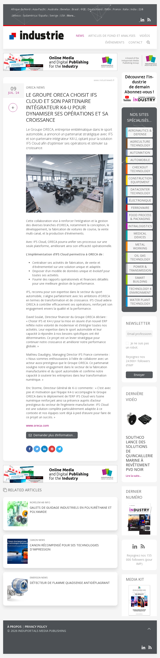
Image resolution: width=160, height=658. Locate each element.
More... (71, 15)
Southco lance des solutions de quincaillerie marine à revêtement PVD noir (139, 453)
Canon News (37, 539)
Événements (114, 42)
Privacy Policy (36, 627)
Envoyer (139, 375)
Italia (126, 9)
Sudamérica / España (35, 15)
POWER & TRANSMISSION (140, 268)
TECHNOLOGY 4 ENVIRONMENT (140, 290)
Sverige (54, 15)
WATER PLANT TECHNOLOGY (140, 302)
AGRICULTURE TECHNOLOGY (140, 143)
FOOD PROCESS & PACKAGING (140, 217)
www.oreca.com (37, 425)
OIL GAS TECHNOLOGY (140, 257)
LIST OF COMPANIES (21, 635)
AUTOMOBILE (140, 160)
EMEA (108, 9)
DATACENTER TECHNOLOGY (140, 191)
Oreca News (35, 87)
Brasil (75, 9)
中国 (83, 9)
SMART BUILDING (140, 279)
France (117, 9)
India (133, 9)
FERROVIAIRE (140, 208)
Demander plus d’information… (53, 435)
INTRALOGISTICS (140, 226)
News (80, 36)
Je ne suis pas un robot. (137, 345)
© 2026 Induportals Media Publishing (36, 631)
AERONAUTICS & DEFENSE (140, 132)
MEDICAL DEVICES (140, 235)
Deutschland (95, 9)
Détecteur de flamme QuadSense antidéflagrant (70, 583)
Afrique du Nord (20, 9)
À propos (14, 627)
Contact (135, 42)
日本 (141, 9)
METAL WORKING (140, 246)
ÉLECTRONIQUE (140, 200)
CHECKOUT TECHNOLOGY (140, 169)
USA (62, 15)
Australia (53, 9)
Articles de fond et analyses (111, 36)
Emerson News (39, 577)
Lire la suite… (133, 476)
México (16, 15)
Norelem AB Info (40, 502)
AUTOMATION (140, 153)
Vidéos (145, 36)
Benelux (65, 9)
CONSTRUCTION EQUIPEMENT (140, 180)
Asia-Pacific (39, 9)
